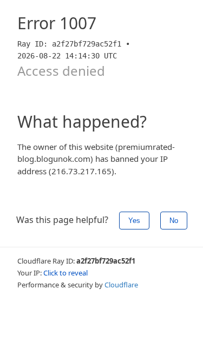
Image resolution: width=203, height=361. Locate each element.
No (173, 220)
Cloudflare (121, 285)
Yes (134, 220)
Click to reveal (65, 273)
